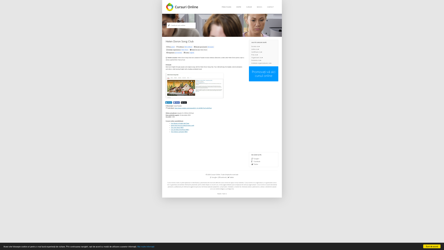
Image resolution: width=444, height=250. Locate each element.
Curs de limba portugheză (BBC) (180, 129)
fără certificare (188, 47)
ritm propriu (211, 47)
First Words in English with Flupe (180, 123)
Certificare (256, 52)
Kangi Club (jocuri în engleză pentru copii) (182, 125)
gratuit (173, 47)
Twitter (255, 164)
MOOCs (259, 7)
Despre (238, 7)
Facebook (256, 161)
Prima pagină (226, 7)
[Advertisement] (263, 117)
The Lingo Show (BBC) (177, 127)
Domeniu (255, 60)
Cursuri (249, 7)
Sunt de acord (432, 246)
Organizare (256, 57)
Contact (270, 7)
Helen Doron (184, 49)
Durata (254, 46)
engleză (192, 52)
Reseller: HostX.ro (222, 194)
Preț (253, 55)
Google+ (256, 159)
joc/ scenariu (178, 52)
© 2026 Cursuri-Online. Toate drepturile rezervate (222, 175)
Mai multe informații (145, 246)
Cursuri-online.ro (172, 182)
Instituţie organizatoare (260, 63)
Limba (254, 49)
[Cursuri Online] (182, 10)
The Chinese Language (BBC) (179, 131)
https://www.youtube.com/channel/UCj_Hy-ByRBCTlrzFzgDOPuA (193, 108)
